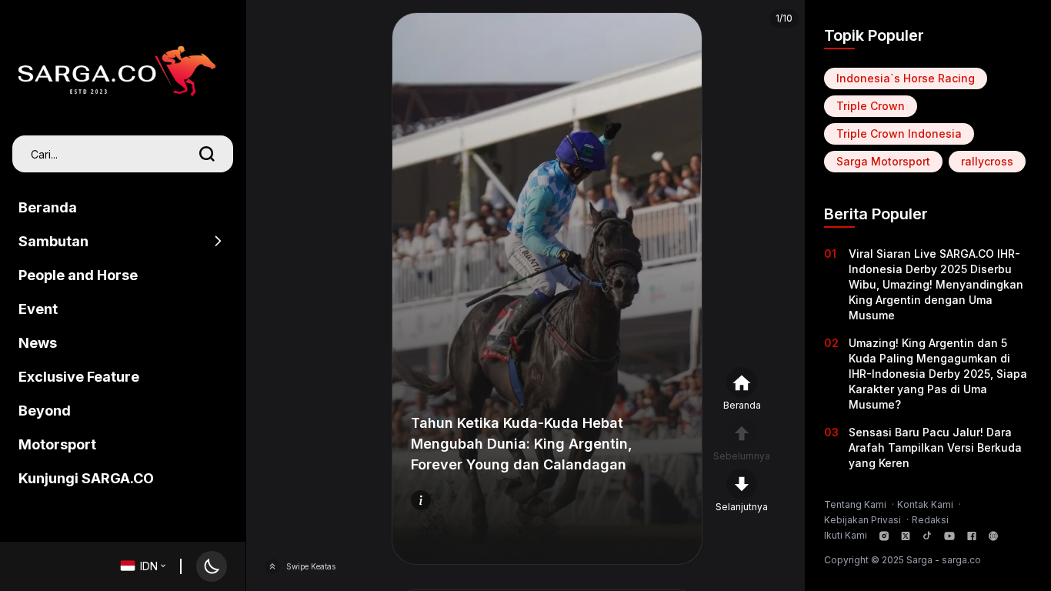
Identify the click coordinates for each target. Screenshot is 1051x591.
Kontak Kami (926, 504)
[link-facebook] (971, 536)
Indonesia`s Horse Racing (905, 78)
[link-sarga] (993, 536)
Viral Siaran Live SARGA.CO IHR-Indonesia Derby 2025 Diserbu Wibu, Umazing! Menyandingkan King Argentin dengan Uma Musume (936, 284)
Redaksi (930, 520)
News (37, 343)
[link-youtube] (949, 536)
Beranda (47, 207)
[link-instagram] (884, 536)
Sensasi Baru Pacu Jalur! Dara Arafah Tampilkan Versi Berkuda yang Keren (935, 447)
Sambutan (53, 241)
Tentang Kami (856, 504)
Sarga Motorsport (883, 161)
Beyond (44, 410)
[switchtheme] (211, 566)
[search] (207, 153)
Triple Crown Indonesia (899, 133)
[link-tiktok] (927, 536)
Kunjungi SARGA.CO (86, 478)
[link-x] (905, 536)
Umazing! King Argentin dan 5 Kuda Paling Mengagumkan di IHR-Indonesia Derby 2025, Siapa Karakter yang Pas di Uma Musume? (938, 373)
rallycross (987, 161)
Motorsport (57, 444)
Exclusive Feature (78, 377)
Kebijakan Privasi (863, 520)
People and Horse (78, 275)
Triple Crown (870, 105)
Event (38, 309)
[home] (116, 63)
